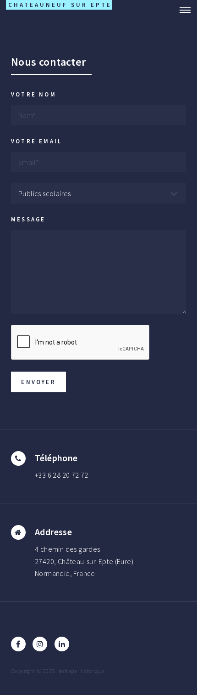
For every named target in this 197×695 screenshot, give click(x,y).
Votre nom (33, 94)
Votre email (36, 141)
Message (28, 219)
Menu (182, 10)
